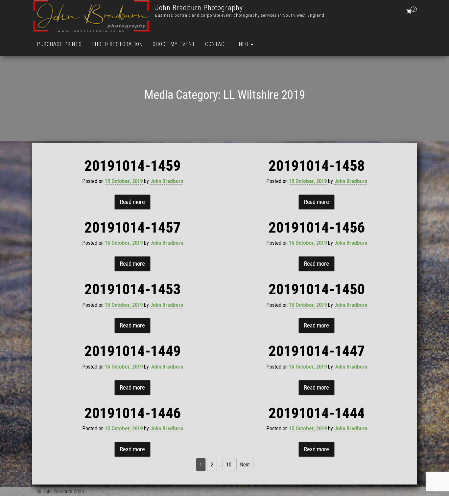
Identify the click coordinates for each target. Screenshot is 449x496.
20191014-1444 (317, 413)
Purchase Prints (59, 44)
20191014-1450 (317, 289)
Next (245, 465)
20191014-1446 (132, 413)
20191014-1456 (317, 227)
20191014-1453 (132, 289)
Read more (132, 201)
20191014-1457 (132, 227)
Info (244, 44)
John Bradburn (166, 181)
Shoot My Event (174, 44)
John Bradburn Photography (199, 8)
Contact (216, 44)
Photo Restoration (117, 44)
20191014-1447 (317, 351)
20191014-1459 (132, 165)
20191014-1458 (317, 165)
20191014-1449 (132, 351)
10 (228, 465)
